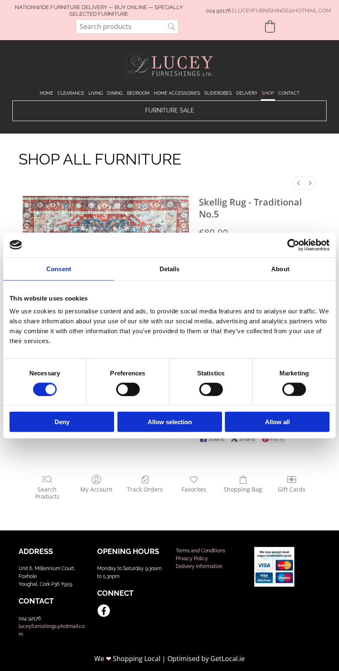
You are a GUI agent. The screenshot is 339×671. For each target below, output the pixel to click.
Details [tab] (170, 268)
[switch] (128, 389)
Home (46, 93)
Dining (115, 93)
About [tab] (280, 268)
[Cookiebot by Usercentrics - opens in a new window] (293, 245)
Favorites (193, 489)
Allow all (277, 421)
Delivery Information (199, 566)
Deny (62, 421)
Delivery (247, 93)
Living (95, 93)
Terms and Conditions (200, 551)
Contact (289, 93)
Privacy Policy (192, 558)
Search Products (47, 492)
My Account (96, 489)
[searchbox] (127, 26)
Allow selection (170, 421)
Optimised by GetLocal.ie (206, 658)
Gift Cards (292, 489)
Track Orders (145, 489)
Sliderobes (218, 93)
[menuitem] (298, 183)
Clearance (70, 93)
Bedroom (138, 93)
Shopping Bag (243, 489)
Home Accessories (177, 93)
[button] (169, 110)
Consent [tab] (58, 268)
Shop (268, 93)
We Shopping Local (127, 658)
